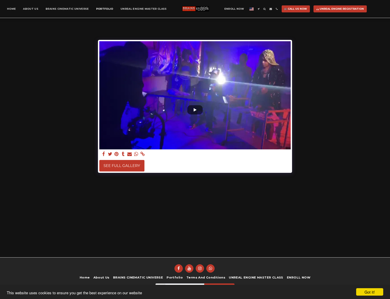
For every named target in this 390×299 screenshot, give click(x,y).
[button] (258, 9)
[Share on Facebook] (103, 154)
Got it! (369, 292)
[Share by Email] (129, 154)
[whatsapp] (136, 154)
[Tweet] (110, 154)
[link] (142, 154)
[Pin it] (116, 154)
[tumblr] (123, 154)
